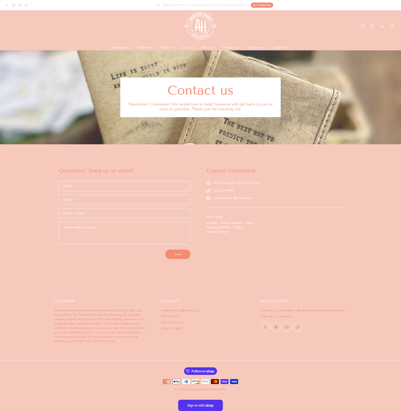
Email (68, 200)
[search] (363, 26)
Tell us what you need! (79, 227)
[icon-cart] (381, 26)
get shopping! (262, 5)
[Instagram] (13, 5)
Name (67, 186)
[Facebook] (7, 5)
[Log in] (372, 26)
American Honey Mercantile (206, 389)
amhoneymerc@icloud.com (233, 198)
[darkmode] (392, 26)
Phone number (73, 213)
